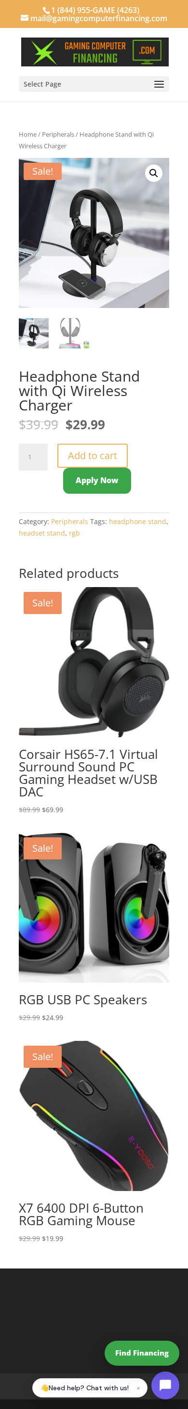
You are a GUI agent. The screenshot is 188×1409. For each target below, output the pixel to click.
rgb (74, 533)
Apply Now (97, 480)
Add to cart (92, 455)
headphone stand (137, 521)
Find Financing (142, 1353)
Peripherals (58, 134)
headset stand (42, 533)
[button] (153, 173)
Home (28, 134)
